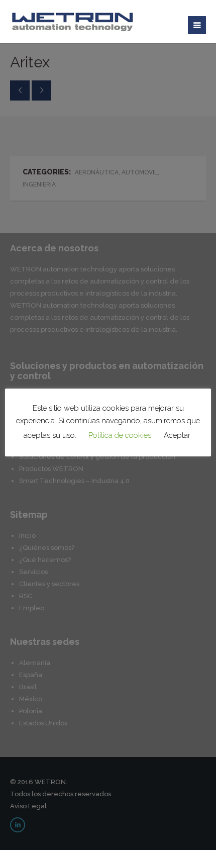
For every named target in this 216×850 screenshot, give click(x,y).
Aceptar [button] (177, 435)
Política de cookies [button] (119, 435)
